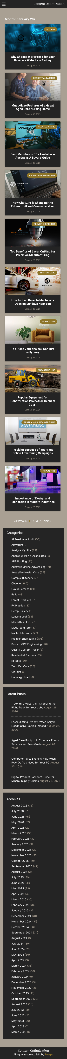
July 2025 (17, 877)
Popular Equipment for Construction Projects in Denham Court (32, 401)
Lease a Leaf (19, 616)
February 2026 (20, 838)
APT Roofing (19, 561)
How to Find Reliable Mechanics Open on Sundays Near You (32, 301)
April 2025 (17, 893)
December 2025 (21, 849)
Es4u (14, 594)
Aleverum (17, 544)
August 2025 (19, 871)
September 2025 (21, 866)
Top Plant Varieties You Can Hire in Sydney (32, 350)
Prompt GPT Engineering (26, 644)
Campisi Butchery (22, 578)
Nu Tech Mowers (21, 633)
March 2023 (18, 1032)
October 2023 (20, 993)
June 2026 (18, 816)
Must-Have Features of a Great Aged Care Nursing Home (33, 107)
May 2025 (17, 888)
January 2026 (19, 844)
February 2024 (20, 971)
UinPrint (16, 671)
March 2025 (18, 899)
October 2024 (20, 927)
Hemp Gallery (19, 611)
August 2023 (19, 1004)
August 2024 (19, 938)
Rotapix (16, 660)
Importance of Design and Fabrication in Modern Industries (33, 500)
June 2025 (18, 882)
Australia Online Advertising (28, 566)
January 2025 (19, 910)
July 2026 (17, 811)
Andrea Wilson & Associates (28, 555)
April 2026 (17, 827)
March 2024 (18, 965)
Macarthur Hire (20, 622)
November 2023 (21, 987)
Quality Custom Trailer (25, 649)
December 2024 (21, 916)
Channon (16, 583)
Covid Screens (20, 589)
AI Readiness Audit (22, 539)
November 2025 (21, 855)
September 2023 (21, 998)
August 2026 (19, 805)
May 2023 (17, 1020)
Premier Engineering (23, 638)
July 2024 (17, 943)
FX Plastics (18, 605)
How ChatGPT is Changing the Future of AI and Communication (32, 204)
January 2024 (19, 976)
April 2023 (17, 1026)
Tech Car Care (20, 666)
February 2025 (20, 905)
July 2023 (17, 1009)
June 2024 (18, 949)
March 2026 (18, 833)
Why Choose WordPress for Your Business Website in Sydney (33, 58)
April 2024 (17, 960)
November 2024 (21, 921)
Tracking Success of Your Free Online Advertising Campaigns (32, 451)
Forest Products (21, 600)
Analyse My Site (21, 550)
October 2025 (20, 860)
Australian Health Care (25, 572)
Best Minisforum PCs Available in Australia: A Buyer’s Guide (33, 155)
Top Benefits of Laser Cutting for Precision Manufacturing (32, 253)
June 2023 (18, 1015)
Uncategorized (20, 677)
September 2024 (21, 932)
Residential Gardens (23, 655)
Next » (47, 521)
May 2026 (17, 822)
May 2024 (17, 954)
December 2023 (21, 982)
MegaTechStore (21, 627)
